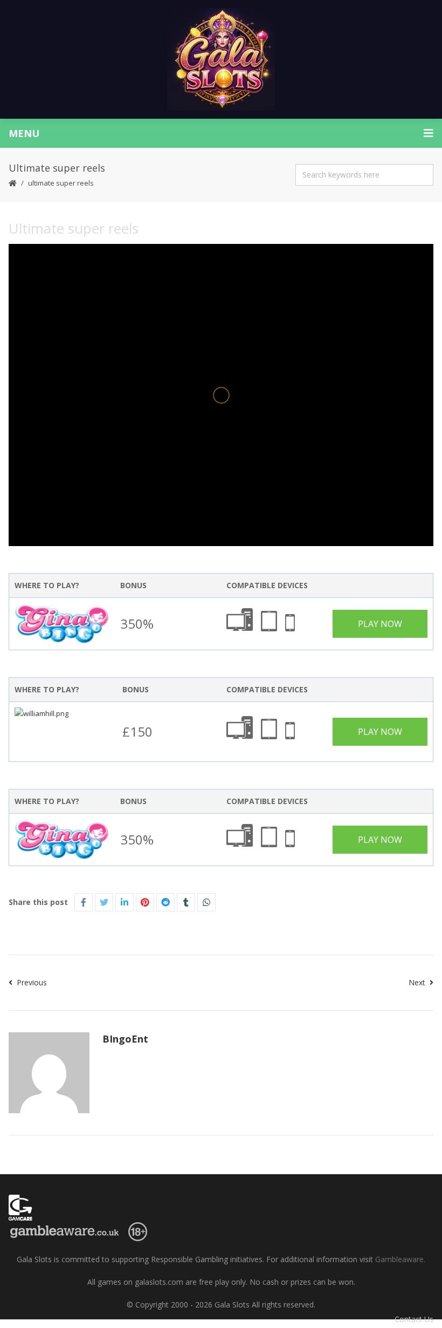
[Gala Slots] (221, 59)
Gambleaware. (400, 1259)
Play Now (380, 624)
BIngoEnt (125, 1038)
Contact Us (414, 1319)
